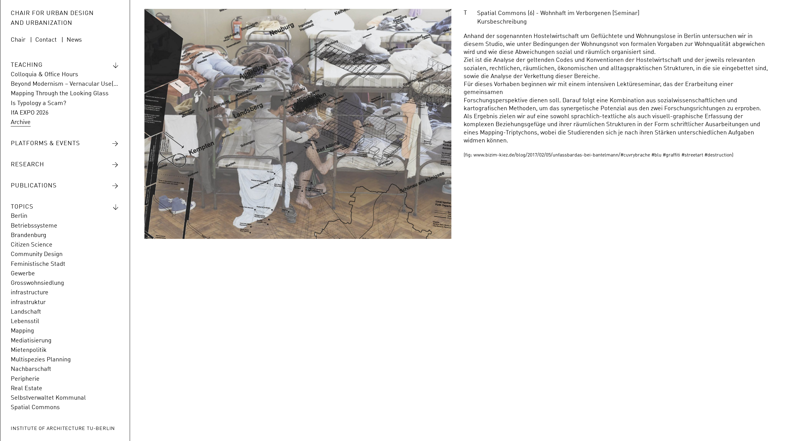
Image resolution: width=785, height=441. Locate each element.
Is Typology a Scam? (38, 103)
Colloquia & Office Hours (44, 75)
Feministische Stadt (38, 264)
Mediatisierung (31, 341)
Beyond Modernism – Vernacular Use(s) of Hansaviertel (65, 84)
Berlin (19, 216)
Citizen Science (31, 245)
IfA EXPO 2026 (29, 113)
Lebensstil (25, 321)
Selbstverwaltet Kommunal (48, 398)
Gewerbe (23, 274)
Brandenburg (28, 235)
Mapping (22, 331)
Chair (18, 40)
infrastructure (29, 293)
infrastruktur (28, 303)
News (74, 40)
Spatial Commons (35, 408)
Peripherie (25, 379)
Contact (46, 40)
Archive (21, 122)
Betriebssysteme (34, 226)
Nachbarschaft (31, 369)
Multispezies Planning (41, 360)
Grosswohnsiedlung (37, 283)
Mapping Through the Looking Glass (60, 94)
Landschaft (26, 312)
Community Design (37, 254)
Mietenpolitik (29, 350)
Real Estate (26, 389)
